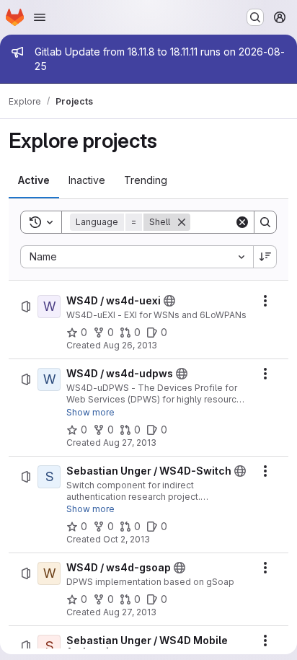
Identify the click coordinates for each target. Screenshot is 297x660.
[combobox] (136, 256)
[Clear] (242, 222)
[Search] (265, 222)
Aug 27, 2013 (129, 442)
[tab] (34, 180)
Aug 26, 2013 (130, 345)
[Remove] (181, 222)
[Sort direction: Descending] (265, 256)
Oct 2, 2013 (126, 539)
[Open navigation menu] (39, 17)
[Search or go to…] (255, 17)
